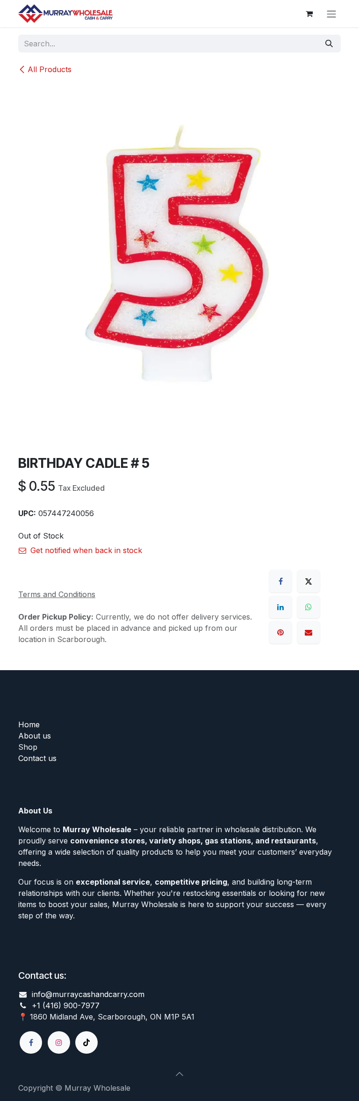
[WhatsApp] (308, 607)
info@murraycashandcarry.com (88, 994)
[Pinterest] (280, 632)
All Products (50, 69)
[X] (308, 581)
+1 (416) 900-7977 (66, 1005)
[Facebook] (280, 581)
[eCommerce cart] (309, 13)
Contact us (37, 758)
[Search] (329, 43)
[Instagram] (59, 1042)
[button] (179, 1074)
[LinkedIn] (280, 607)
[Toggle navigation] (331, 13)
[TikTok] (86, 1042)
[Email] (308, 632)
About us (34, 735)
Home (29, 724)
